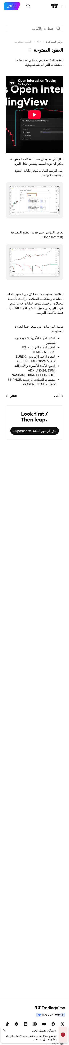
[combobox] (34, 28)
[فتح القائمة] (63, 6)
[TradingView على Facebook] (53, 1024)
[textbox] (33, 28)
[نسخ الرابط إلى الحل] (29, 50)
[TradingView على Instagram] (35, 1024)
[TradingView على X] (62, 1024)
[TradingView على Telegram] (16, 1024)
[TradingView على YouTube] (44, 1024)
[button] (54, 42)
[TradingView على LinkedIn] (25, 1024)
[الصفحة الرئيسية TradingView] (54, 6)
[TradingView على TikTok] (7, 1024)
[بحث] (28, 6)
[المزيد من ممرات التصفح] (39, 42)
